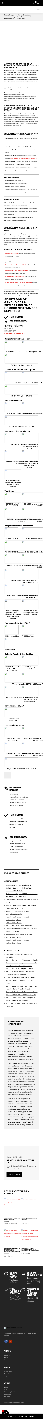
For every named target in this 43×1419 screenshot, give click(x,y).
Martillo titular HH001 (14, 923)
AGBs (5, 1389)
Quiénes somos (8, 1371)
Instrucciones (7, 1373)
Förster (6, 1357)
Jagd (5, 1359)
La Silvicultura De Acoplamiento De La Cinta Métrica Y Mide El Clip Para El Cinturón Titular (22, 980)
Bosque (11, 15)
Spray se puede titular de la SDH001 (19, 934)
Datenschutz (7, 1394)
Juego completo (21, 1168)
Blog (5, 1376)
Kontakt (6, 1387)
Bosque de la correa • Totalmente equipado (22, 960)
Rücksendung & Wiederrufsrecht (12, 1392)
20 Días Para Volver (13, 1275)
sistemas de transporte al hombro (29, 158)
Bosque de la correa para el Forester (19, 925)
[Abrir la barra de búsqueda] (3, 3)
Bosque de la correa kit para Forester (19, 969)
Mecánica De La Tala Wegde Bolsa (18, 885)
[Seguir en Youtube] (10, 1341)
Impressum (7, 1396)
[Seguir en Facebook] (6, 1341)
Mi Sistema (14, 1175)
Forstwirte (7, 1355)
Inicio (6, 15)
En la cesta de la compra (21, 1416)
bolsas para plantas (15, 158)
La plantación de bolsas (23, 15)
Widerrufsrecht (8, 1362)
